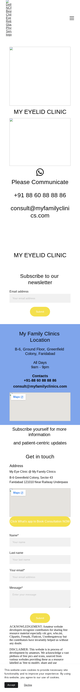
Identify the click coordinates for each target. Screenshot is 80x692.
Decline (28, 685)
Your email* (17, 570)
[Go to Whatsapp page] (40, 172)
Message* (16, 587)
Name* (14, 535)
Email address (18, 291)
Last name (16, 552)
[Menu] (72, 18)
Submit (40, 311)
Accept (11, 685)
